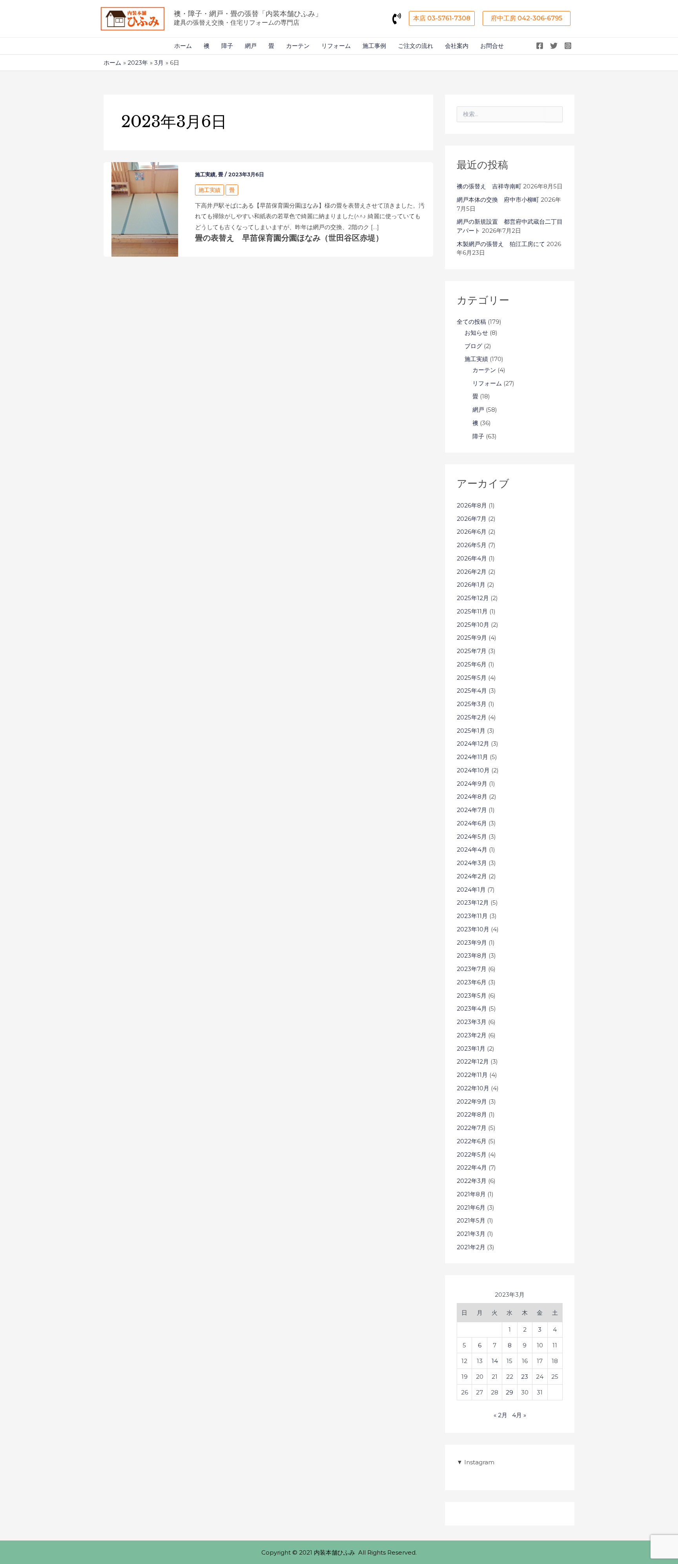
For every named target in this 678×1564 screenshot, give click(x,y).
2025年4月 (472, 690)
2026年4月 (472, 558)
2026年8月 (472, 505)
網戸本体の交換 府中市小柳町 (498, 199)
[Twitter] (553, 45)
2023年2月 (472, 1035)
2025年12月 (473, 598)
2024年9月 (472, 783)
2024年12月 (473, 743)
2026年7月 (472, 518)
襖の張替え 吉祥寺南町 (489, 186)
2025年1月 (471, 730)
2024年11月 (472, 757)
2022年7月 (472, 1127)
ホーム (183, 45)
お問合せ (492, 45)
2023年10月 (473, 929)
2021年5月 (471, 1220)
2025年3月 (472, 704)
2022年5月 (472, 1154)
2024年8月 (472, 796)
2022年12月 (473, 1061)
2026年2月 (472, 571)
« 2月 (500, 1415)
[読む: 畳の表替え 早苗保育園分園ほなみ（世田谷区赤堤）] (144, 208)
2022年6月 (472, 1141)
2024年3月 (472, 863)
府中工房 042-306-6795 (526, 18)
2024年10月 (473, 770)
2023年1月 (471, 1048)
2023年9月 (472, 942)
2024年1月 (471, 889)
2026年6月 (472, 531)
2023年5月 (472, 995)
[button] (442, 18)
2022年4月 (472, 1167)
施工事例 (374, 45)
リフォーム (336, 45)
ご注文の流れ (415, 45)
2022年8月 (472, 1114)
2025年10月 (473, 624)
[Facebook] (539, 45)
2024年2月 (472, 876)
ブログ (473, 346)
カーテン (298, 45)
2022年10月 (473, 1088)
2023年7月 (472, 969)
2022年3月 (472, 1180)
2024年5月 (472, 836)
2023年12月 (473, 902)
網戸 (251, 45)
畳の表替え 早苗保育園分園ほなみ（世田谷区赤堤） (289, 238)
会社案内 (456, 45)
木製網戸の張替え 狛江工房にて (501, 244)
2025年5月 (472, 677)
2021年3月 (471, 1233)
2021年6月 (471, 1207)
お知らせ (476, 332)
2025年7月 (472, 651)
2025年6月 (472, 664)
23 (524, 1376)
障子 (227, 45)
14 (495, 1361)
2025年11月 (472, 611)
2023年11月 (472, 916)
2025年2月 (472, 717)
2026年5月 (472, 545)
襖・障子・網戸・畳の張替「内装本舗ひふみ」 (248, 13)
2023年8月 (472, 955)
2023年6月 (472, 982)
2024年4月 (472, 849)
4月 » (519, 1415)
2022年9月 (472, 1101)
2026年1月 (471, 584)
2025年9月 (472, 637)
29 (509, 1392)
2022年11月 (472, 1075)
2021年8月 (471, 1194)
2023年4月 (472, 1008)
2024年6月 (472, 823)
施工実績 (205, 174)
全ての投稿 (471, 321)
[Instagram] (567, 45)
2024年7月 (472, 810)
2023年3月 (472, 1022)
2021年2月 (471, 1247)
